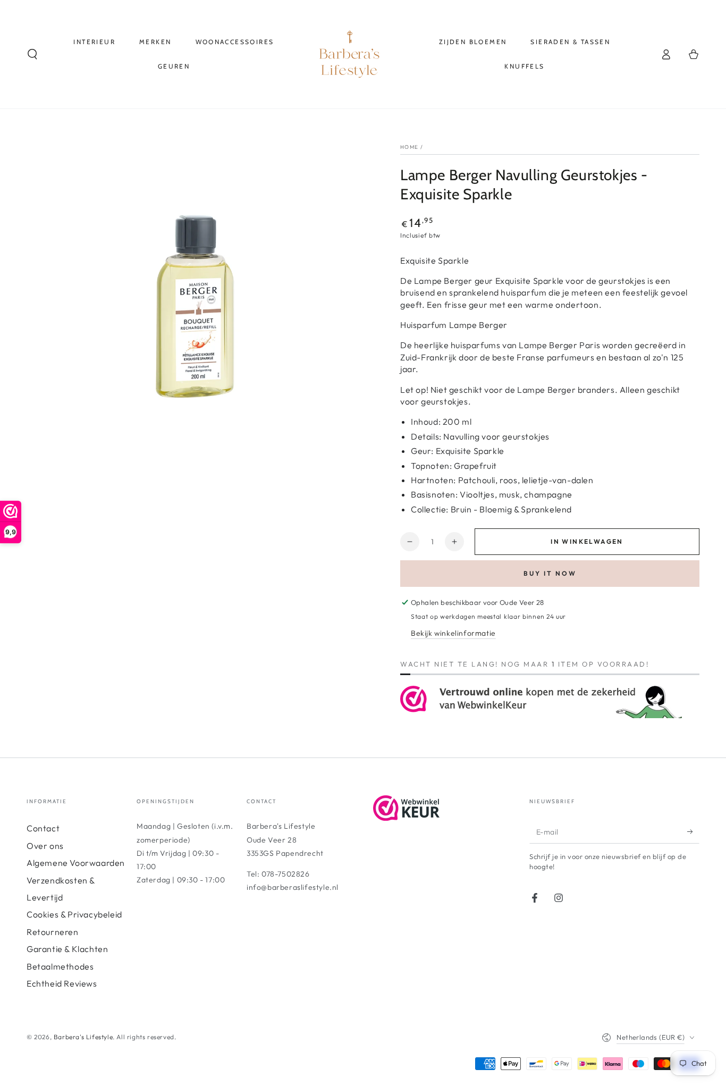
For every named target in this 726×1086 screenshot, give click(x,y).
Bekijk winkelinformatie (453, 633)
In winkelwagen (587, 541)
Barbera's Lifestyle (83, 1037)
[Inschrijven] (693, 831)
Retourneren (53, 932)
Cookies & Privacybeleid (74, 914)
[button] (32, 54)
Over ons (45, 845)
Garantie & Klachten (67, 949)
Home (409, 147)
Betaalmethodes (60, 966)
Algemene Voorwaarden (76, 862)
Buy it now (550, 573)
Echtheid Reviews (62, 983)
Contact (43, 828)
